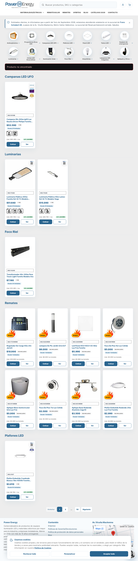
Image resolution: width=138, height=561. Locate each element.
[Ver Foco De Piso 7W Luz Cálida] (53, 385)
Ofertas (77, 12)
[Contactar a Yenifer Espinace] (131, 554)
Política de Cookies (42, 548)
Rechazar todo (29, 554)
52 (77, 509)
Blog (86, 12)
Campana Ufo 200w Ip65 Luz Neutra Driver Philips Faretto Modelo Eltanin (19, 121)
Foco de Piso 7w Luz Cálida (51, 408)
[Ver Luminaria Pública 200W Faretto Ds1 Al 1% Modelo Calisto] (20, 174)
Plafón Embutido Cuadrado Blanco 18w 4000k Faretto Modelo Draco (18, 480)
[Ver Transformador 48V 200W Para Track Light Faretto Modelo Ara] (20, 252)
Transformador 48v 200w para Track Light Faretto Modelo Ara (20, 275)
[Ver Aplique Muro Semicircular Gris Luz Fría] (20, 385)
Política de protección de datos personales (65, 532)
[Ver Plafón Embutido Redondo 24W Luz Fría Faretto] (118, 385)
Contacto (113, 12)
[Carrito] (129, 5)
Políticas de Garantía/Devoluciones (62, 529)
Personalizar (69, 554)
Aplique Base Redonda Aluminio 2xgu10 (81, 409)
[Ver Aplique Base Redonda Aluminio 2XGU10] (85, 385)
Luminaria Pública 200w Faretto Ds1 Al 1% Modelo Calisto (17, 199)
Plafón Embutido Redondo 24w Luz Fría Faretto (117, 409)
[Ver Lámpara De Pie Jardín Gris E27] (53, 323)
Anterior (51, 509)
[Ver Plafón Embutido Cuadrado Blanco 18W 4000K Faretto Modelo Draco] (20, 456)
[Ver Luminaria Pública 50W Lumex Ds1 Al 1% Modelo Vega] (53, 174)
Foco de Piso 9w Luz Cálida (116, 346)
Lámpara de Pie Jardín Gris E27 (52, 346)
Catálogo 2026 (98, 12)
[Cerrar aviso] (129, 22)
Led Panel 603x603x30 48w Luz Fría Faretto (84, 347)
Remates (66, 12)
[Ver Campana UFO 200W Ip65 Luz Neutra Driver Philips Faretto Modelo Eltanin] (20, 97)
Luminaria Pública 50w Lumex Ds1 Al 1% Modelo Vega (52, 198)
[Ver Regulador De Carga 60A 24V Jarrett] (20, 323)
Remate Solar (53, 12)
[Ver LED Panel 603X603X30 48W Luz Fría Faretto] (85, 323)
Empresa (51, 526)
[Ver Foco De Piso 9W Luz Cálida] (118, 323)
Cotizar (13, 144)
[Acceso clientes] (123, 5)
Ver (27, 144)
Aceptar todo (109, 554)
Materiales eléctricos (31, 12)
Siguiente (87, 509)
